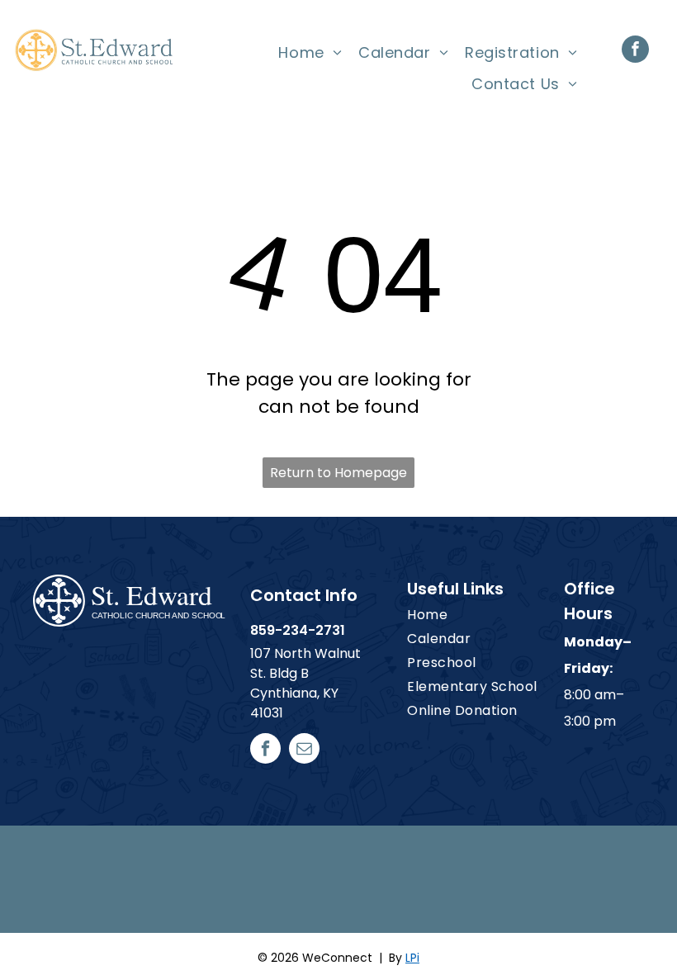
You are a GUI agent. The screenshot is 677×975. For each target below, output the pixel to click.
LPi (412, 957)
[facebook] (635, 51)
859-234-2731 (297, 630)
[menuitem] (310, 53)
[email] (304, 750)
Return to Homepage (338, 472)
